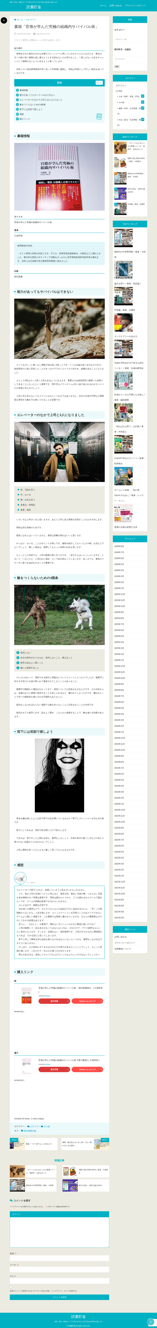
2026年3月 (119, 576)
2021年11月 (119, 888)
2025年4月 (119, 642)
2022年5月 (119, 852)
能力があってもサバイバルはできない (37, 95)
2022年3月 (119, 864)
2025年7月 (119, 624)
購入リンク (25, 119)
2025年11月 (119, 600)
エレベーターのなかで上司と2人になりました (41, 100)
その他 (47, 1126)
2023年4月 (119, 786)
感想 (22, 114)
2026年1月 (119, 588)
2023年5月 (119, 780)
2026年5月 (119, 564)
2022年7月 (119, 840)
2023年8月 (119, 762)
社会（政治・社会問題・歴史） (129, 122)
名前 (13, 1253)
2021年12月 (119, 882)
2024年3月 (119, 720)
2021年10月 (119, 894)
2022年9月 (119, 828)
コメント (17, 1214)
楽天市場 (54, 1001)
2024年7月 (119, 696)
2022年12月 (119, 810)
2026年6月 (119, 558)
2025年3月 (119, 648)
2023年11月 (119, 744)
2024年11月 (119, 672)
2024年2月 (119, 726)
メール (14, 1265)
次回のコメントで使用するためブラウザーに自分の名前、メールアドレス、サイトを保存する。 (44, 1291)
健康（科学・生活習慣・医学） (129, 111)
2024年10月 (119, 678)
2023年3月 (119, 792)
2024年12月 (119, 666)
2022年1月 (119, 876)
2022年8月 (119, 834)
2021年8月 (119, 906)
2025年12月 (119, 594)
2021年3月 (119, 918)
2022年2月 (119, 870)
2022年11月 (119, 816)
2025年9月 (119, 612)
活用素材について (122, 949)
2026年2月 (119, 582)
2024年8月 (119, 690)
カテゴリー (31, 20)
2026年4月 (119, 570)
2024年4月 (119, 714)
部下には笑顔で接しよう (31, 109)
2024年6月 (119, 702)
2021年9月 (119, 900)
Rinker (48, 996)
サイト (13, 1276)
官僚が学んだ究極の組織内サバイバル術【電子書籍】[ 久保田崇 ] (69, 1060)
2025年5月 (119, 636)
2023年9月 (119, 756)
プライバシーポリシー (135, 5)
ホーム (103, 5)
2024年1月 (119, 732)
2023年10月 (119, 750)
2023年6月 (119, 774)
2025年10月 (119, 606)
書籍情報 (24, 90)
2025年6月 (119, 630)
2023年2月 (119, 798)
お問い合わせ (115, 5)
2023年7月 (119, 768)
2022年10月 (119, 822)
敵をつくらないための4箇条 (33, 104)
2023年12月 (119, 738)
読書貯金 (33, 7)
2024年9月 (119, 684)
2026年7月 (119, 552)
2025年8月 (119, 618)
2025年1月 (119, 660)
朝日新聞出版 (30, 1131)
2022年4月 (119, 858)
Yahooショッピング (87, 1001)
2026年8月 (119, 546)
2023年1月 (119, 804)
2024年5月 (119, 708)
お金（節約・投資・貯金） (130, 96)
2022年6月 (119, 846)
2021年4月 (119, 912)
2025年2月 (119, 654)
